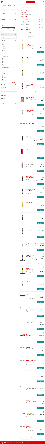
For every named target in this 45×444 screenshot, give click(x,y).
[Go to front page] (2, 2)
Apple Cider (31, 204)
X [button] (2, 442)
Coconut (31, 59)
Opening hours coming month (25, 29)
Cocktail (30, 99)
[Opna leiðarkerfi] (43, 2)
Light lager (30, 309)
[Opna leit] (40, 2)
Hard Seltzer (31, 376)
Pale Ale (30, 124)
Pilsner (30, 348)
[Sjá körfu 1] (41, 2)
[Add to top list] (43, 43)
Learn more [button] (27, 442)
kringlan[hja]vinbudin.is (26, 10)
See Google (24, 12)
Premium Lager (31, 401)
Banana (31, 73)
